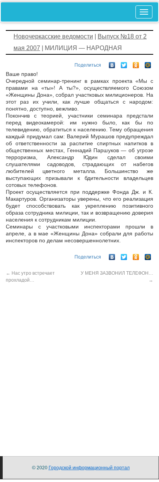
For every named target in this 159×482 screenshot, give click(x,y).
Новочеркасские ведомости (53, 36)
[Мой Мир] (148, 63)
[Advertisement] (79, 363)
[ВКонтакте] (112, 63)
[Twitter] (124, 63)
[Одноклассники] (136, 63)
